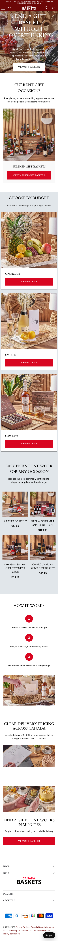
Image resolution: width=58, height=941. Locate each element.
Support (49, 935)
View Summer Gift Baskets (29, 175)
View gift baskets (29, 67)
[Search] (46, 8)
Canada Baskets (22, 927)
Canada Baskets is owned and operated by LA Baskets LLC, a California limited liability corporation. (28, 930)
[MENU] (1, 8)
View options (29, 281)
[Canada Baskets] (29, 8)
